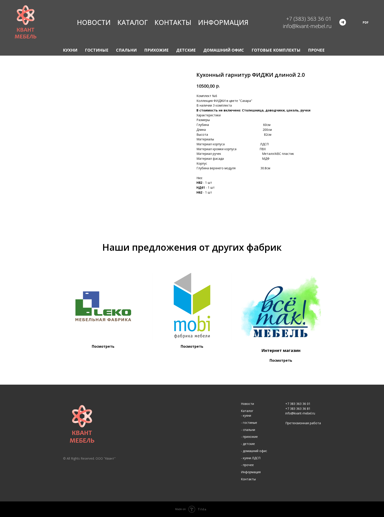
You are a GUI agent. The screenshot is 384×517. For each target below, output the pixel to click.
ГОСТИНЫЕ (96, 50)
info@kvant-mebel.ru (300, 413)
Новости (94, 22)
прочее (248, 465)
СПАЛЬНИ (126, 50)
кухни (247, 415)
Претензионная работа (303, 423)
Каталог (132, 22)
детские (249, 444)
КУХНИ (70, 50)
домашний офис (255, 451)
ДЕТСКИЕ (186, 50)
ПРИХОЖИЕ (156, 50)
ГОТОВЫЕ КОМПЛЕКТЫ (276, 50)
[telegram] (342, 22)
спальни (249, 430)
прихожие (250, 436)
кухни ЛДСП (251, 458)
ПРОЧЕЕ (316, 50)
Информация (223, 22)
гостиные (250, 422)
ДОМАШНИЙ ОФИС (223, 50)
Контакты (172, 22)
